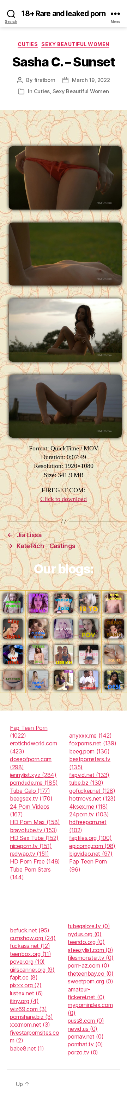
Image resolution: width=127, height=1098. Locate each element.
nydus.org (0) (85, 934)
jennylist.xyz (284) (33, 774)
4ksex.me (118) (88, 806)
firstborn (45, 80)
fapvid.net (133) (89, 774)
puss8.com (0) (86, 1020)
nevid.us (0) (82, 1028)
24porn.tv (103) (89, 814)
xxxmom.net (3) (30, 1024)
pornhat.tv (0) (85, 1044)
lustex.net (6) (26, 993)
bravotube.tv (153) (33, 830)
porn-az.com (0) (88, 965)
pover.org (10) (27, 961)
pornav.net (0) (85, 1036)
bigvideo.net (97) (90, 853)
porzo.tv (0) (83, 1052)
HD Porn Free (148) (35, 861)
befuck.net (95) (29, 930)
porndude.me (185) (34, 782)
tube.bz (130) (86, 782)
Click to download (63, 499)
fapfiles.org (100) (90, 837)
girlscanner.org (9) (32, 969)
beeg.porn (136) (89, 751)
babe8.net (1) (27, 1048)
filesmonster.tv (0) (90, 957)
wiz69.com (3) (28, 1009)
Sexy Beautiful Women (75, 44)
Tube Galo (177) (30, 790)
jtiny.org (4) (24, 1000)
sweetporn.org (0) (90, 981)
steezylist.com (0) (90, 949)
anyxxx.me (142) (90, 735)
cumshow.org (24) (33, 938)
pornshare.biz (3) (31, 1016)
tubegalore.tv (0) (89, 926)
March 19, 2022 (91, 80)
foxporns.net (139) (92, 743)
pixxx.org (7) (26, 985)
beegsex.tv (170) (31, 798)
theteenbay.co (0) (90, 973)
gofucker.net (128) (92, 790)
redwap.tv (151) (29, 853)
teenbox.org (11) (30, 953)
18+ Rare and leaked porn (63, 13)
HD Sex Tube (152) (34, 837)
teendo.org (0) (86, 941)
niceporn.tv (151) (31, 845)
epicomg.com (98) (92, 845)
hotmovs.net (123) (92, 798)
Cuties (28, 44)
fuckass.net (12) (30, 945)
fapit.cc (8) (24, 977)
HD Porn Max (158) (35, 822)
